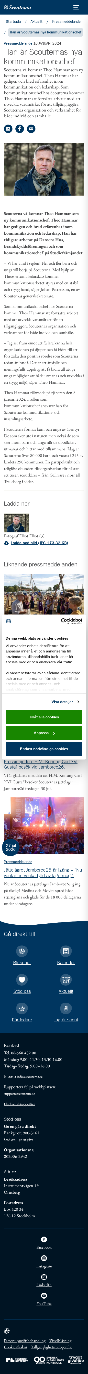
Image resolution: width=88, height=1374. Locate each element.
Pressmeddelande (66, 21)
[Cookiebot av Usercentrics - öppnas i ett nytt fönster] (62, 621)
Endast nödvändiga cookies (44, 749)
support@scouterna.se (19, 1093)
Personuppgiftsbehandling (24, 1340)
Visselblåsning (60, 1340)
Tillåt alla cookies (44, 717)
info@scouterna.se (30, 1076)
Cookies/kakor (15, 1347)
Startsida (13, 21)
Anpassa (41, 733)
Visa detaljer (62, 701)
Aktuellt (37, 21)
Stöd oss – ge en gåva (18, 1139)
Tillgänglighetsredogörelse (51, 1347)
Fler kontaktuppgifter (19, 1104)
